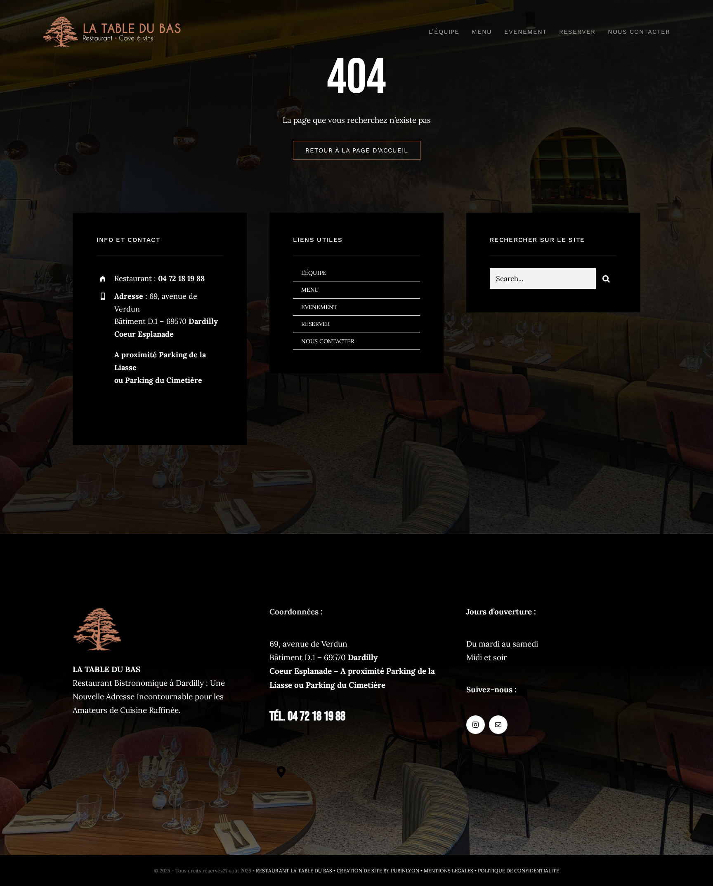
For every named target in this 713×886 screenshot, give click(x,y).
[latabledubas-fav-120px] (97, 609)
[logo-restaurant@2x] (112, 20)
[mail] (128, 408)
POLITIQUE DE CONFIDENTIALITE (518, 870)
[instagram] (106, 408)
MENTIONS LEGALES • (451, 870)
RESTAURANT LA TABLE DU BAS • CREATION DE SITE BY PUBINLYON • (340, 870)
